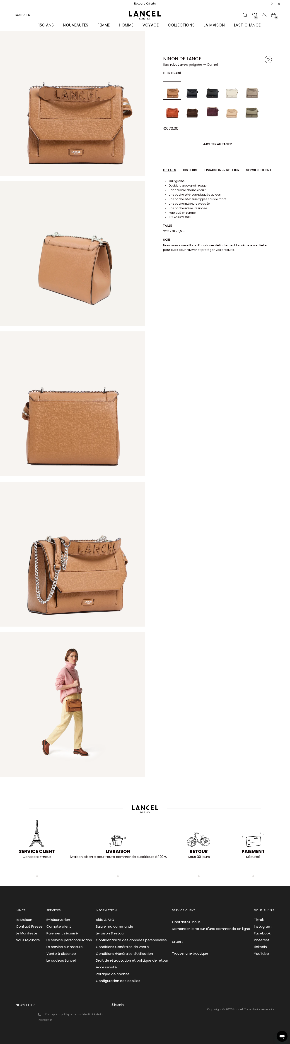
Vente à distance (61, 953)
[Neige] (232, 90)
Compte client (58, 926)
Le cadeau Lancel (61, 960)
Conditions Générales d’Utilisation (124, 953)
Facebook (262, 933)
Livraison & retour (222, 170)
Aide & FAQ (105, 919)
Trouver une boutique (190, 953)
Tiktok (259, 919)
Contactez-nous (186, 921)
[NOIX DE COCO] (192, 110)
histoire (190, 170)
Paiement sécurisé (62, 933)
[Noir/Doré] (212, 90)
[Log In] (264, 15)
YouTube (261, 953)
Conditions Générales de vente (122, 946)
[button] (272, 4)
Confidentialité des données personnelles (131, 940)
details (169, 170)
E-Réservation (58, 919)
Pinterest (261, 940)
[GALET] (252, 90)
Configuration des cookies (118, 980)
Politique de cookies (113, 974)
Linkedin (260, 946)
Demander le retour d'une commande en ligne (211, 928)
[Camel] (172, 90)
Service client (259, 170)
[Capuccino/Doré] (232, 110)
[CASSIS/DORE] (212, 110)
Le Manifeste (26, 933)
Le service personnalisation (69, 940)
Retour (199, 851)
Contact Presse (29, 926)
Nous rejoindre (28, 940)
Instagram (262, 926)
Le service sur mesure (64, 946)
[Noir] (192, 90)
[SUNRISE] (172, 110)
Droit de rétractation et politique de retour (132, 960)
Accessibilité (106, 967)
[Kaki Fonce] (252, 110)
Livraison (118, 851)
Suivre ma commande (114, 926)
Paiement (253, 851)
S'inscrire (118, 1004)
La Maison (24, 919)
